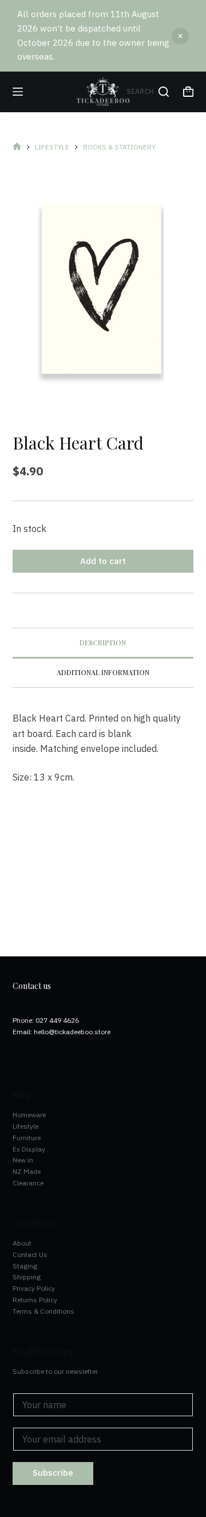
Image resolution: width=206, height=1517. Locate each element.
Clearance (28, 1183)
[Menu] (18, 91)
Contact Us (30, 1254)
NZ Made (27, 1171)
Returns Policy (35, 1299)
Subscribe (53, 1472)
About (22, 1243)
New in (23, 1160)
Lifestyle (25, 1126)
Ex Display (29, 1149)
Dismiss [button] (180, 36)
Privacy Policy (34, 1288)
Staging (25, 1266)
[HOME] (17, 147)
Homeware (29, 1114)
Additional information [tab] (103, 672)
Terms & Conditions (43, 1311)
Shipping (27, 1276)
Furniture (27, 1137)
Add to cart (103, 560)
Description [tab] (103, 642)
